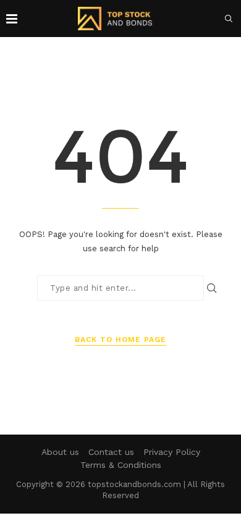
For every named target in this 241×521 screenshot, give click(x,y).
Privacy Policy (171, 452)
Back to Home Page (120, 339)
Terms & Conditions (120, 465)
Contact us (111, 452)
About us (60, 452)
